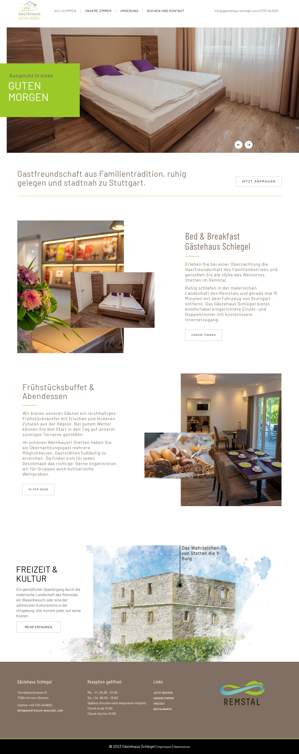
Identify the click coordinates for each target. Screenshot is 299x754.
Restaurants (163, 709)
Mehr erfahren (38, 627)
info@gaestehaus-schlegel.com (236, 11)
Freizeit (159, 703)
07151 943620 (269, 11)
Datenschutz (182, 747)
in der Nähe (38, 489)
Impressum (164, 747)
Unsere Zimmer (203, 335)
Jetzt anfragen (259, 181)
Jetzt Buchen (163, 692)
